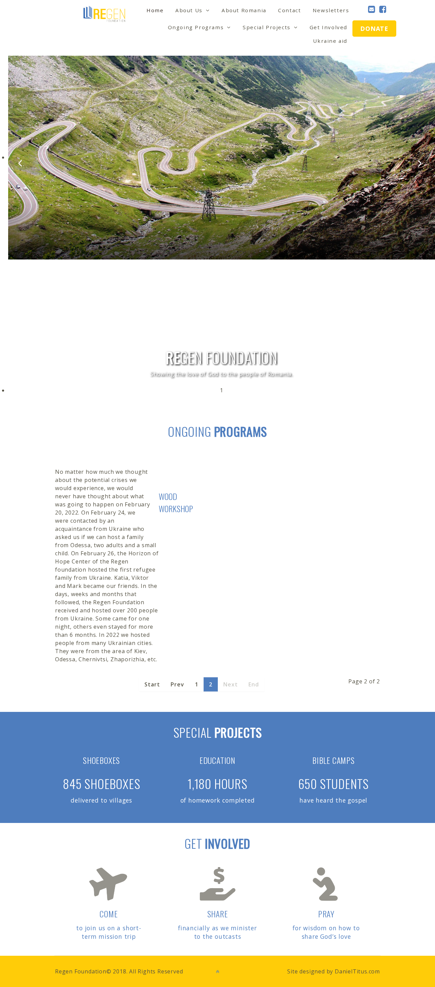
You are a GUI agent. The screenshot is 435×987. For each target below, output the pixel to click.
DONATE (374, 28)
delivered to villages (101, 800)
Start (152, 684)
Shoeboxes (101, 760)
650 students (333, 783)
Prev (177, 684)
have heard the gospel (333, 800)
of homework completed (217, 800)
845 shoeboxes (101, 783)
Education (217, 760)
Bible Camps (333, 760)
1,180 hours (217, 783)
